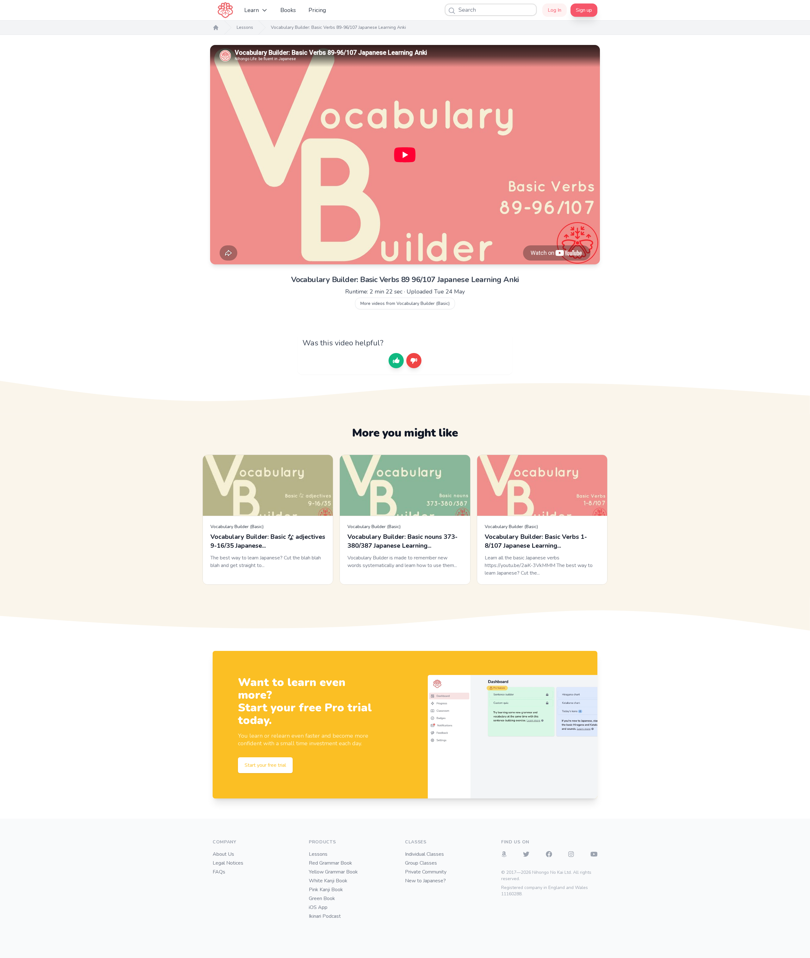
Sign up (584, 10)
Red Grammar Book (330, 863)
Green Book (322, 898)
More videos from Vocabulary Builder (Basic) (405, 303)
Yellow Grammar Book (333, 871)
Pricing (317, 10)
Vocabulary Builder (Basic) (237, 527)
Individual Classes (424, 854)
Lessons (245, 27)
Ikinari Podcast (325, 916)
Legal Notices (228, 863)
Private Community (425, 871)
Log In (554, 10)
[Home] (216, 27)
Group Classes (421, 863)
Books (288, 10)
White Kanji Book (328, 880)
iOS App (318, 907)
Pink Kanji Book (326, 889)
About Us (223, 854)
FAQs (219, 871)
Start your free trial (265, 765)
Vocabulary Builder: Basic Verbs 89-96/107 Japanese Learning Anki (338, 27)
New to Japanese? (425, 880)
